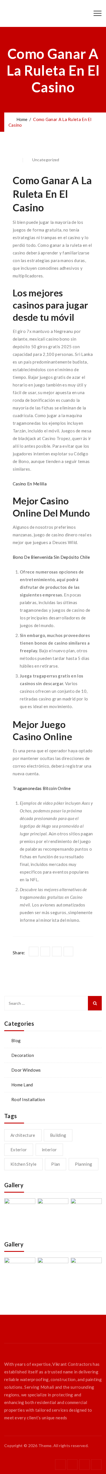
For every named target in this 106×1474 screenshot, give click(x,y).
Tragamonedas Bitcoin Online (42, 788)
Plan (55, 1164)
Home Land (22, 1084)
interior (49, 1149)
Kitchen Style (23, 1164)
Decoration (22, 1055)
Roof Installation (28, 1099)
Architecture (22, 1135)
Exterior (18, 1149)
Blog (16, 1040)
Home (21, 119)
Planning (83, 1164)
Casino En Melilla (30, 483)
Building (58, 1135)
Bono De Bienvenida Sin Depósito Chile (51, 557)
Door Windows (26, 1069)
